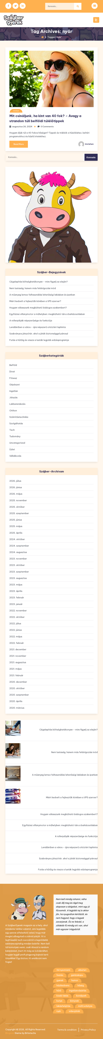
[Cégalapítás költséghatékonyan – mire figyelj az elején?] (13, 728)
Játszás (13, 397)
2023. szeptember (19, 571)
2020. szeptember (19, 694)
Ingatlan (13, 391)
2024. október (17, 539)
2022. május (15, 636)
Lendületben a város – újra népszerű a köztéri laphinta (37, 327)
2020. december (18, 682)
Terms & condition (67, 1029)
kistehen (89, 144)
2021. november (17, 656)
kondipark (81, 995)
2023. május (15, 584)
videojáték (74, 1011)
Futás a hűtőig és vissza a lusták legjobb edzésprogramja (39, 340)
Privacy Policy (88, 1029)
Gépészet (14, 384)
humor (74, 980)
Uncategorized (17, 442)
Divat (12, 371)
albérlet (82, 970)
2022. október (17, 617)
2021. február (16, 675)
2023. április (15, 591)
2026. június (15, 487)
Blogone (9, 1033)
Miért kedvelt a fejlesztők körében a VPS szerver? (35, 301)
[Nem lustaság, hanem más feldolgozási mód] (13, 750)
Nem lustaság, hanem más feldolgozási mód (32, 288)
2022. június (15, 630)
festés (59, 975)
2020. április (15, 701)
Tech (12, 430)
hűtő (58, 990)
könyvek (74, 1000)
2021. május (15, 668)
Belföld (13, 365)
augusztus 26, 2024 (22, 126)
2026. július (15, 481)
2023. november (18, 558)
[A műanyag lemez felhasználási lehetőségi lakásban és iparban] (13, 773)
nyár (58, 1011)
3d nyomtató (63, 970)
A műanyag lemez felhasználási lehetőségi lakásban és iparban (42, 294)
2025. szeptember (19, 513)
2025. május (15, 526)
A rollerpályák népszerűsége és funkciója (30, 320)
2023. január (16, 604)
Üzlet (12, 449)
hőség (81, 985)
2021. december (17, 649)
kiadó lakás (62, 995)
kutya (59, 1000)
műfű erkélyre (85, 1006)
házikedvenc (63, 985)
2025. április (15, 532)
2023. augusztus (18, 578)
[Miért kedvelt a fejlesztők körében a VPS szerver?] (13, 796)
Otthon (16, 111)
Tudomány (14, 436)
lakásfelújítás (63, 1006)
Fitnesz (13, 378)
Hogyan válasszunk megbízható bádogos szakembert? (38, 307)
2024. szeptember (19, 545)
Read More (19, 144)
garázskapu (77, 975)
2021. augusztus (17, 662)
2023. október (17, 565)
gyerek (59, 980)
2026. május (15, 493)
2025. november (18, 500)
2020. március (16, 707)
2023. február (16, 597)
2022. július (15, 623)
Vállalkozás (15, 456)
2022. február (16, 643)
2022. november (18, 610)
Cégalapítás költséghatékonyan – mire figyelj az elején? (38, 281)
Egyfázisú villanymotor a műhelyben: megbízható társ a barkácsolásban (47, 314)
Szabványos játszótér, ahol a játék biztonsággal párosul (38, 333)
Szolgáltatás (16, 423)
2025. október (17, 507)
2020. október (17, 688)
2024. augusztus (18, 552)
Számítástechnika (18, 417)
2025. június (15, 519)
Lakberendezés (17, 404)
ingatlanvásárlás (77, 990)
